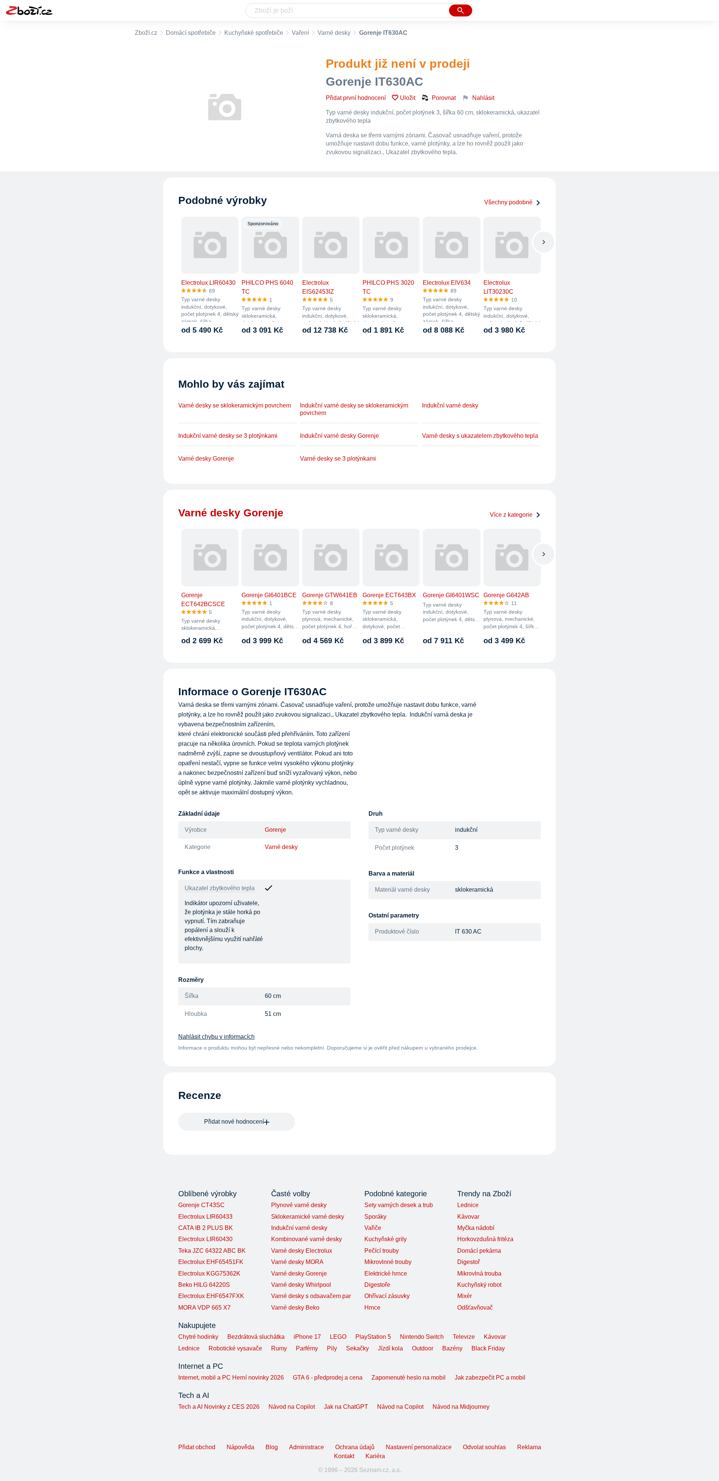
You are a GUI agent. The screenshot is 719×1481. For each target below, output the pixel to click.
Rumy (279, 1348)
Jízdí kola (390, 1348)
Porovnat (444, 98)
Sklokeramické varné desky (307, 1216)
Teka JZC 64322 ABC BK (212, 1251)
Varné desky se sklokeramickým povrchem (234, 405)
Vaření (300, 33)
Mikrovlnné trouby (388, 1262)
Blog (272, 1447)
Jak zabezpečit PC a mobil (490, 1377)
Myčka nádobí (475, 1228)
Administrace (306, 1447)
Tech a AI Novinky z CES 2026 (219, 1407)
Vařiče (372, 1228)
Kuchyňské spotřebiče (253, 33)
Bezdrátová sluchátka (256, 1337)
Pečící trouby (381, 1251)
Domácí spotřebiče (191, 33)
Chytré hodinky (198, 1337)
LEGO (338, 1337)
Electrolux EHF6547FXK (211, 1296)
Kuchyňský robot (479, 1285)
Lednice (468, 1205)
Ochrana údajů (354, 1447)
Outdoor (422, 1348)
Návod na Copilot (292, 1407)
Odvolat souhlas (484, 1447)
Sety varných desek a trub (398, 1205)
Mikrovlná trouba (479, 1273)
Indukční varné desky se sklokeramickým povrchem (354, 409)
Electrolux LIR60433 (205, 1216)
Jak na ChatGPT (346, 1407)
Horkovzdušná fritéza (485, 1239)
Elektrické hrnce (385, 1273)
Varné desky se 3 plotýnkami (338, 458)
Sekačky (357, 1348)
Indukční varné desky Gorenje (339, 436)
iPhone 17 (307, 1337)
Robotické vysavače (235, 1348)
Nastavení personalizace (419, 1447)
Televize (464, 1337)
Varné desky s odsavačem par (311, 1296)
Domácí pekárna (479, 1251)
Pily (332, 1348)
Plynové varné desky (299, 1205)
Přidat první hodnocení (356, 98)
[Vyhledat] (460, 10)
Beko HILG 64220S (204, 1285)
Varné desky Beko (295, 1307)
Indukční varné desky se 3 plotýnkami (227, 436)
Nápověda (240, 1447)
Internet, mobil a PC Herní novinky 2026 (231, 1377)
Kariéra (375, 1456)
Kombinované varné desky (306, 1239)
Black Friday (488, 1348)
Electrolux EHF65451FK (210, 1262)
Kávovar (468, 1216)
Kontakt (344, 1456)
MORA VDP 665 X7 (204, 1307)
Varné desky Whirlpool (301, 1285)
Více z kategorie (511, 515)
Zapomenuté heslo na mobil (408, 1377)
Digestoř (468, 1262)
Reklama (529, 1447)
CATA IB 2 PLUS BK (205, 1228)
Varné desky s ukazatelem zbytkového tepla (480, 436)
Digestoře (377, 1285)
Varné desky (334, 33)
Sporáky (375, 1216)
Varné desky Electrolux (301, 1251)
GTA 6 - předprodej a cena (327, 1377)
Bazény (452, 1348)
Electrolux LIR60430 (205, 1239)
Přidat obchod (196, 1447)
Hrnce (372, 1307)
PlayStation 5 (373, 1337)
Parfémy (307, 1348)
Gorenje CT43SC (201, 1205)
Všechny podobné (508, 202)
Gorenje (275, 830)
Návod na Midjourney (461, 1407)
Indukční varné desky (450, 405)
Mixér (464, 1296)
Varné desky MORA (297, 1262)
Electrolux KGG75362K (209, 1273)
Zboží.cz (146, 33)
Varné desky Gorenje (206, 458)
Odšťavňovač (475, 1307)
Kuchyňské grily (385, 1239)
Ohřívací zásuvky (387, 1296)
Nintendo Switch (422, 1337)
